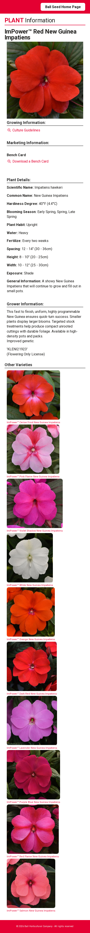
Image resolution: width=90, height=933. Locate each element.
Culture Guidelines (26, 130)
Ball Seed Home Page (63, 7)
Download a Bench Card (30, 161)
